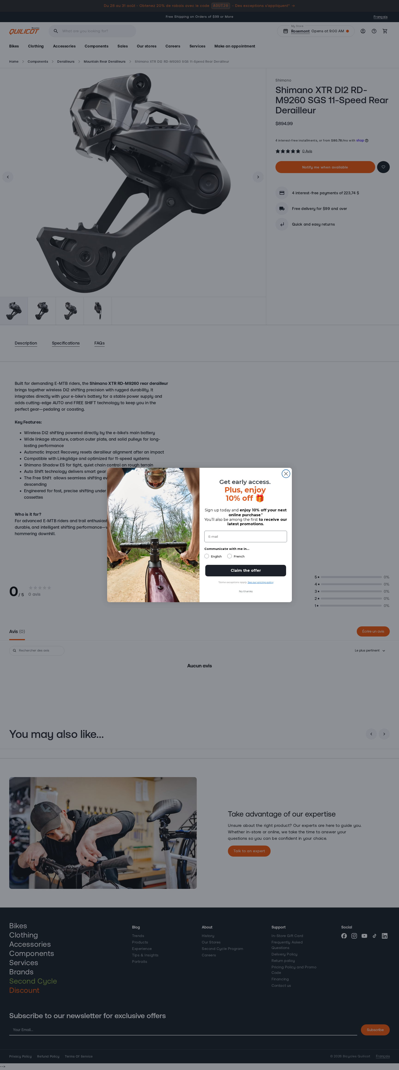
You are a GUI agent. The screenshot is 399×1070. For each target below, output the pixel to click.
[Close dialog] (286, 474)
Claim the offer (246, 570)
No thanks (246, 591)
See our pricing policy (260, 582)
